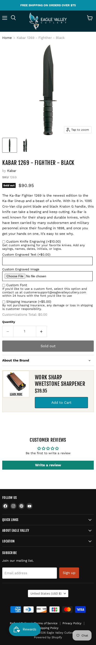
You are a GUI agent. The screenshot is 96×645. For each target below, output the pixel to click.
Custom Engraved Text (26, 254)
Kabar (11, 171)
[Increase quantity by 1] (41, 331)
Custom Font (16, 285)
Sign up (69, 573)
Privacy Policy (72, 623)
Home (7, 38)
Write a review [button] (48, 465)
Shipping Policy (48, 628)
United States (46, 593)
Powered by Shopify (48, 637)
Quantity (8, 322)
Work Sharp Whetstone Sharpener (60, 380)
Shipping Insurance (28, 302)
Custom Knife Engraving (33, 242)
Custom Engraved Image (20, 269)
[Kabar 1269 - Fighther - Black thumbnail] (9, 145)
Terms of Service (46, 623)
